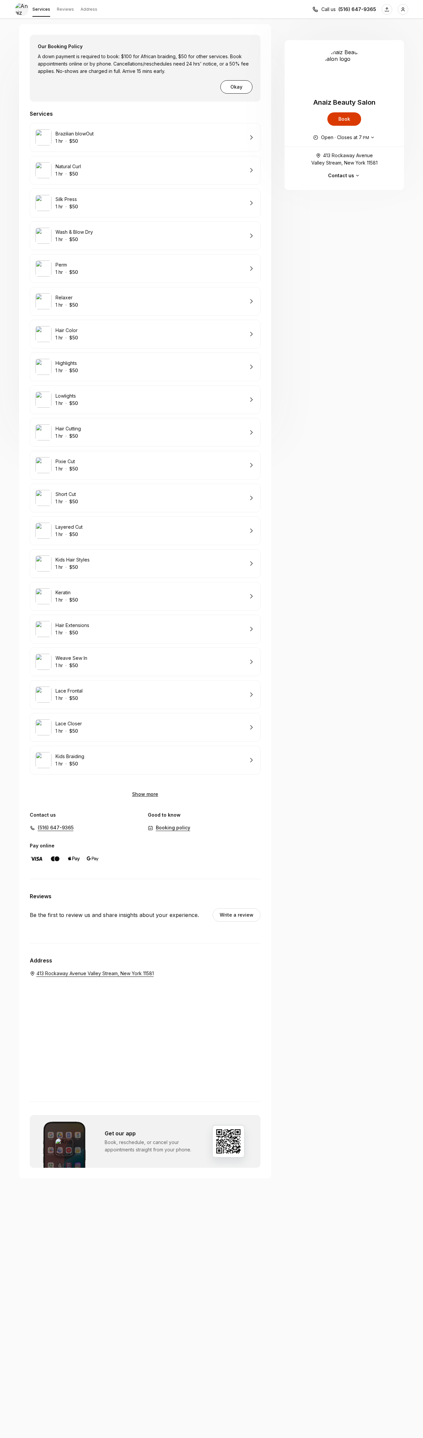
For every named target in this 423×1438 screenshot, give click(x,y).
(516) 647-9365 (357, 9)
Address (89, 9)
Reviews (65, 9)
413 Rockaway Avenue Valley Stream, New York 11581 (344, 159)
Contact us (341, 175)
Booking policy (173, 827)
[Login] (403, 9)
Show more (145, 794)
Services (41, 9)
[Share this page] (387, 9)
